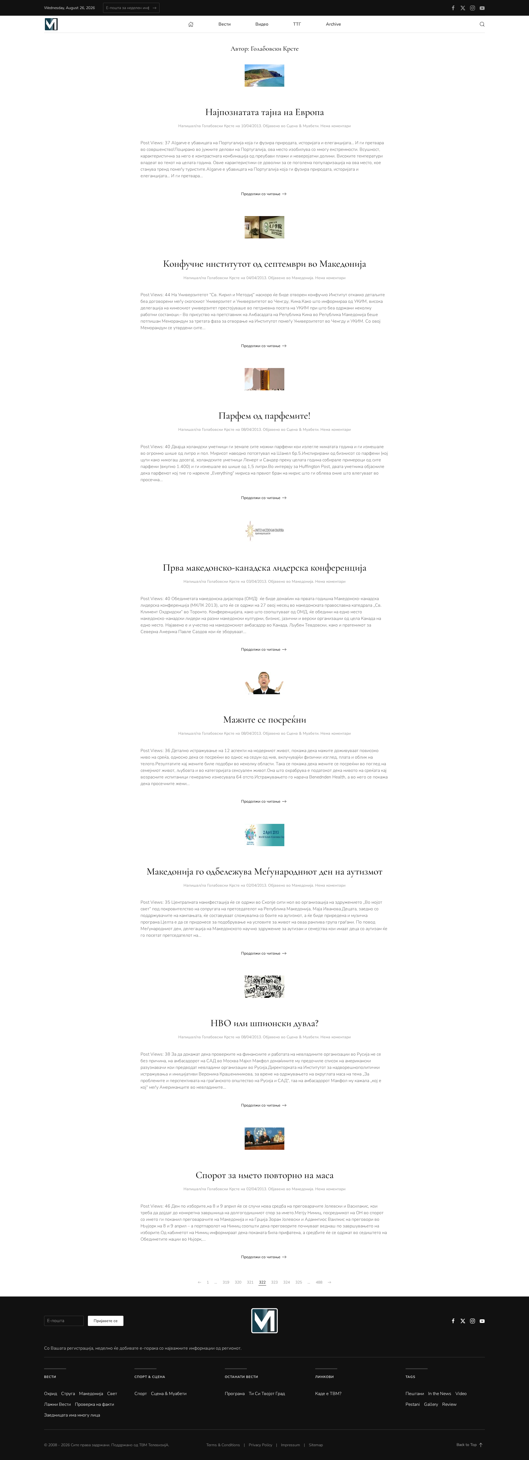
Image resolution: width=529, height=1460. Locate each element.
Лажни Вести (57, 1404)
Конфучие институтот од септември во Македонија (264, 263)
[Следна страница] (329, 1282)
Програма (235, 1394)
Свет (112, 1394)
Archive (333, 24)
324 (286, 1282)
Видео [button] (261, 24)
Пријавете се (106, 1320)
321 (250, 1282)
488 (319, 1282)
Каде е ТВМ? (328, 1394)
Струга (68, 1394)
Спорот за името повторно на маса (265, 1175)
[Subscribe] (154, 8)
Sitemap (316, 1445)
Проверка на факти (94, 1404)
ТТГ (297, 24)
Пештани (415, 1394)
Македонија (302, 277)
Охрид (50, 1394)
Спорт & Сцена (149, 1377)
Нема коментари (335, 126)
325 (298, 1282)
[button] (482, 24)
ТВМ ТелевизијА (153, 1445)
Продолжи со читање (260, 194)
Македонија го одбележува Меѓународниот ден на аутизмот (264, 871)
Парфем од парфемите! (264, 415)
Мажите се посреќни (264, 719)
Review (449, 1404)
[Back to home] (51, 24)
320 (238, 1282)
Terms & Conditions (223, 1445)
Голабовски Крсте (218, 126)
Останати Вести (241, 1377)
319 (226, 1282)
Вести (50, 1377)
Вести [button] (224, 24)
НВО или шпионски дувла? (264, 1023)
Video (461, 1394)
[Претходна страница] (199, 1282)
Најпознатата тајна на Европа (264, 112)
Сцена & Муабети (303, 126)
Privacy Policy (260, 1445)
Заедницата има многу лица (72, 1415)
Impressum (290, 1445)
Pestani (413, 1404)
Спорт (140, 1394)
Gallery (431, 1404)
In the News (439, 1394)
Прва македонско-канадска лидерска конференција (264, 567)
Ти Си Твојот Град (267, 1394)
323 (274, 1282)
